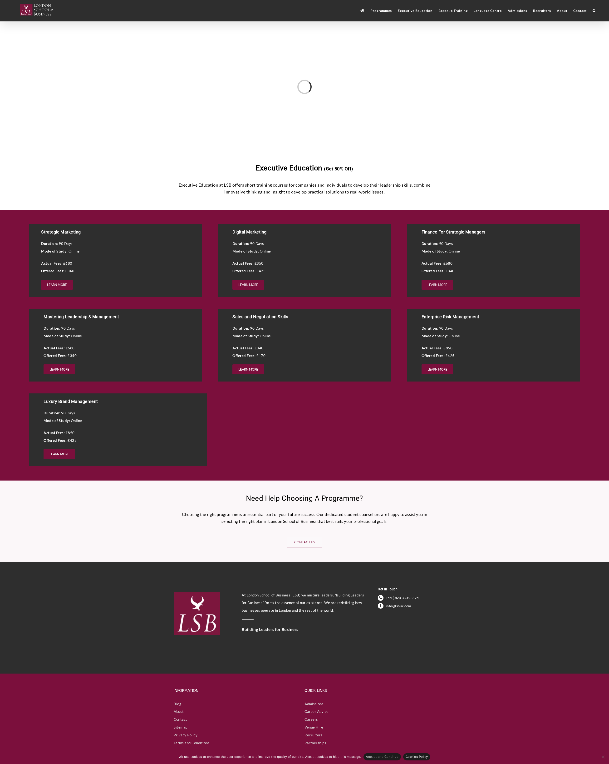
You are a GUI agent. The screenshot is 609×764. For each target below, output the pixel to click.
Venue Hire (313, 727)
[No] (603, 756)
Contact (180, 719)
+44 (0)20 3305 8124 (402, 598)
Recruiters (313, 735)
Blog (177, 704)
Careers (311, 719)
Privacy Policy (185, 735)
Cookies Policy (417, 757)
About (179, 711)
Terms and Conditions (192, 743)
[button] (594, 10)
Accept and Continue (382, 757)
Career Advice (316, 711)
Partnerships (315, 743)
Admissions (314, 704)
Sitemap (180, 727)
